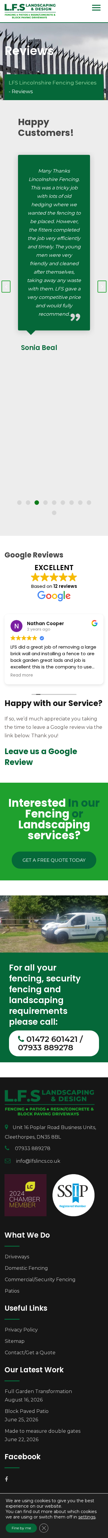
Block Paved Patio (27, 1411)
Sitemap (15, 1341)
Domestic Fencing (26, 1268)
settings (86, 1517)
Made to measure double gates (42, 1431)
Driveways (17, 1257)
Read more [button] (21, 675)
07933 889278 (32, 1148)
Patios (12, 1291)
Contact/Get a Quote (30, 1352)
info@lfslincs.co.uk (38, 1161)
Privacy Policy (21, 1330)
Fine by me (21, 1528)
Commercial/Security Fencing (40, 1279)
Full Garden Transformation (38, 1391)
